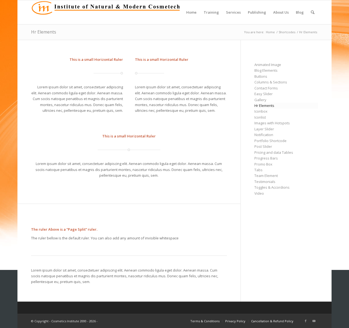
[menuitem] (191, 12)
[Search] (312, 12)
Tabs (258, 169)
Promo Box (263, 164)
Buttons (260, 76)
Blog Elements (266, 70)
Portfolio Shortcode (270, 140)
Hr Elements (43, 32)
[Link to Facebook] (306, 321)
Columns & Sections (270, 82)
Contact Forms (266, 88)
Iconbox (260, 111)
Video (259, 193)
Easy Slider (263, 93)
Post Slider (263, 146)
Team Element (266, 175)
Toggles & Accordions (272, 187)
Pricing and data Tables (273, 152)
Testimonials (264, 181)
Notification (263, 134)
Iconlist (260, 117)
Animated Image (267, 64)
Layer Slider (264, 129)
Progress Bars (266, 158)
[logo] (107, 12)
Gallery (260, 99)
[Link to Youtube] (314, 321)
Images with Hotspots (272, 123)
